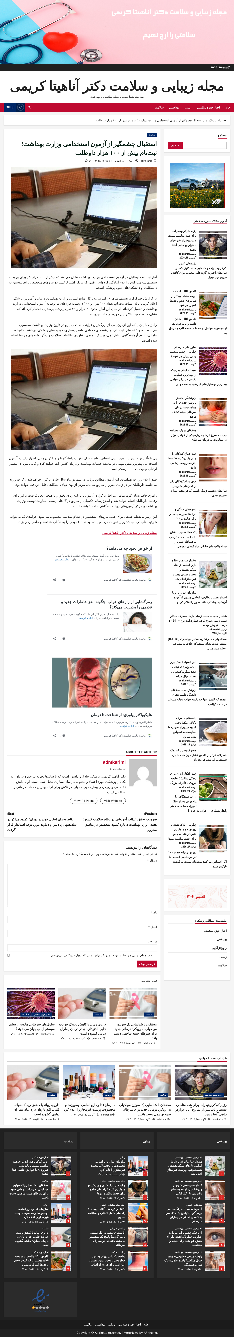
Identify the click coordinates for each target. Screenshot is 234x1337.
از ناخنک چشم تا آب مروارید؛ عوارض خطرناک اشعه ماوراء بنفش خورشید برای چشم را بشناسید (215, 1237)
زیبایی (188, 107)
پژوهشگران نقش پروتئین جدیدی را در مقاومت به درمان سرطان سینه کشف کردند (184, 406)
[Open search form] (29, 107)
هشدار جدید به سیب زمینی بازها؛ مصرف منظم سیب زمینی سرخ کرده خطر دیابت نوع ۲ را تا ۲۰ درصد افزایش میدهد (198, 620)
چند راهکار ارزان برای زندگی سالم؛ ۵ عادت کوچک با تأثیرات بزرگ (183, 778)
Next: (42, 821)
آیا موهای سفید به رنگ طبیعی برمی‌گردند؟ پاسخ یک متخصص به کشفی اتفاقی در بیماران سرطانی (215, 1213)
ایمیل (152, 927)
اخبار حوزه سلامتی (208, 107)
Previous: (120, 821)
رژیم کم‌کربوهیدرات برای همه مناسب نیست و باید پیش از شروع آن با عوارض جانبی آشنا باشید (182, 239)
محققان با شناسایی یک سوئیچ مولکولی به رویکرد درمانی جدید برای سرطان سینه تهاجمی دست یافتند (145, 1109)
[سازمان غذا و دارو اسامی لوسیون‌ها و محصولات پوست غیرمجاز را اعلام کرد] (89, 1082)
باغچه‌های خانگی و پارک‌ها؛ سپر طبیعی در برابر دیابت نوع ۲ (182, 513)
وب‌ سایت (151, 941)
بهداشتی (174, 107)
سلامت (159, 107)
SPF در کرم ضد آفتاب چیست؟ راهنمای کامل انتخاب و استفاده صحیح (138, 1213)
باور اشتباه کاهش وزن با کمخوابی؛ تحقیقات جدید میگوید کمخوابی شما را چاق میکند (183, 669)
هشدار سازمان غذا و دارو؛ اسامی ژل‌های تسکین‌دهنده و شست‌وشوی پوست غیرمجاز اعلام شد (184, 569)
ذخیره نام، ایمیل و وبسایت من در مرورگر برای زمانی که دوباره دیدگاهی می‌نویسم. (101, 955)
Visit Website (113, 800)
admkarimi (147, 160)
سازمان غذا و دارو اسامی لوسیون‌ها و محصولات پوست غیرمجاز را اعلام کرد (138, 1166)
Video (9, 107)
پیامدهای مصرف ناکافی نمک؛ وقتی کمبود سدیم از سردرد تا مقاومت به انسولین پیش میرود (182, 727)
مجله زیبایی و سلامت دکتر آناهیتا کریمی (117, 84)
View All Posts (84, 800)
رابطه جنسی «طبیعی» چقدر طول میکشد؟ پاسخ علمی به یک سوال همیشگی (215, 1261)
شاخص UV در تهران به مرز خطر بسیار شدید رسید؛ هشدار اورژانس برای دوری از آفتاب (138, 1261)
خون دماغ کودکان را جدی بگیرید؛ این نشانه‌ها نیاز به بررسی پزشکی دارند (182, 460)
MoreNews (131, 1332)
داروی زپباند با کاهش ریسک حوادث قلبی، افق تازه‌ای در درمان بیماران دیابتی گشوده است (82, 1028)
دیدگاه (152, 860)
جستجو (222, 135)
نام (154, 912)
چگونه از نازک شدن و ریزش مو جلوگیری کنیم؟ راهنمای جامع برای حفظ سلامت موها (182, 831)
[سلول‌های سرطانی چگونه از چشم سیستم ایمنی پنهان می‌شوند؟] (31, 1003)
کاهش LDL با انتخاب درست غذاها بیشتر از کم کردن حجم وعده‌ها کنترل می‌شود (183, 298)
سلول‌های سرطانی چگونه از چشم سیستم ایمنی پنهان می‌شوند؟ (182, 351)
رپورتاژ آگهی (219, 948)
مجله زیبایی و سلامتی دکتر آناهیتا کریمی (129, 533)
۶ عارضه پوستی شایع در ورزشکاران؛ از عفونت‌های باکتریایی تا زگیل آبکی (215, 1190)
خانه (227, 107)
